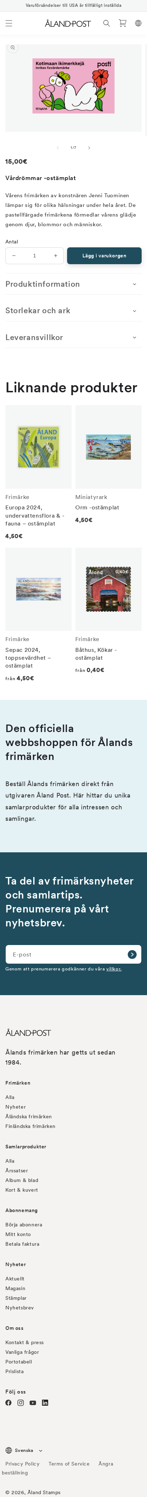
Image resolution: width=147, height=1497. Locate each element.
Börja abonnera (23, 1224)
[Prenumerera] (132, 954)
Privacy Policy (22, 1464)
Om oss (14, 1328)
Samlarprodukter (25, 1146)
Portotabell (18, 1362)
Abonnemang (21, 1210)
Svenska (24, 1450)
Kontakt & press (24, 1342)
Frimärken (17, 1083)
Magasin (15, 1288)
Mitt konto (18, 1234)
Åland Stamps (44, 1492)
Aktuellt (15, 1279)
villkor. (114, 969)
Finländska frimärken (30, 1126)
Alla (9, 1097)
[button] (9, 23)
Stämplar (16, 1298)
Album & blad (21, 1180)
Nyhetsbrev (19, 1308)
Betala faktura (22, 1244)
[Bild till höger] (89, 148)
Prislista (14, 1371)
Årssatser (16, 1170)
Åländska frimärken (28, 1116)
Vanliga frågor (22, 1352)
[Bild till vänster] (58, 148)
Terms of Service (69, 1464)
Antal (11, 241)
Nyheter (15, 1107)
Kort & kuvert (21, 1190)
